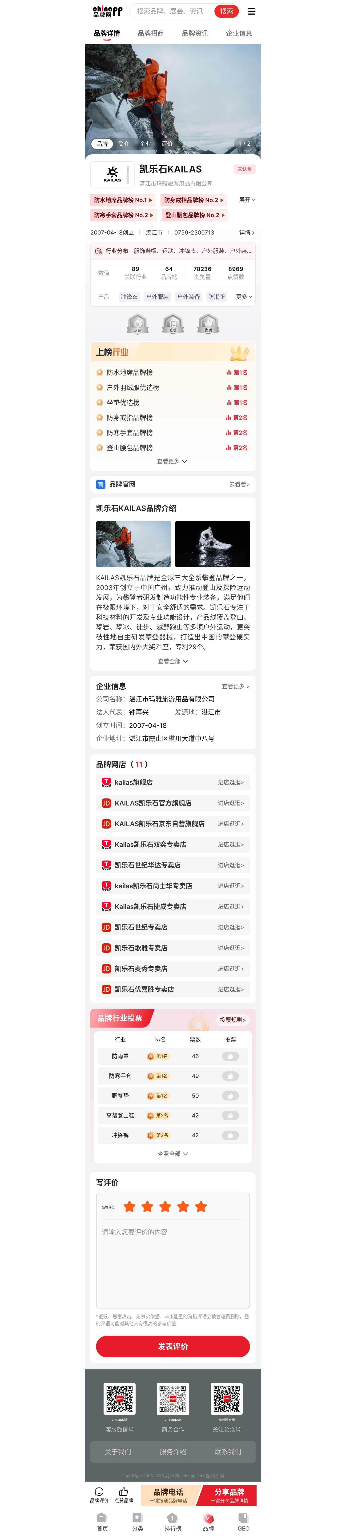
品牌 (102, 143)
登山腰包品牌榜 (130, 448)
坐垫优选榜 (123, 403)
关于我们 (118, 1452)
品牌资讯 (195, 33)
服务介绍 (173, 1452)
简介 (123, 143)
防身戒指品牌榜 (130, 418)
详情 (244, 232)
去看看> (239, 484)
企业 (145, 143)
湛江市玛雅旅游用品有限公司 (176, 183)
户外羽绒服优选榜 (133, 388)
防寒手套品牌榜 (130, 433)
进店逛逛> (231, 782)
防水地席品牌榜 (130, 373)
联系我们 (228, 1452)
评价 (167, 143)
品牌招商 (151, 33)
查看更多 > (236, 686)
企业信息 (239, 33)
